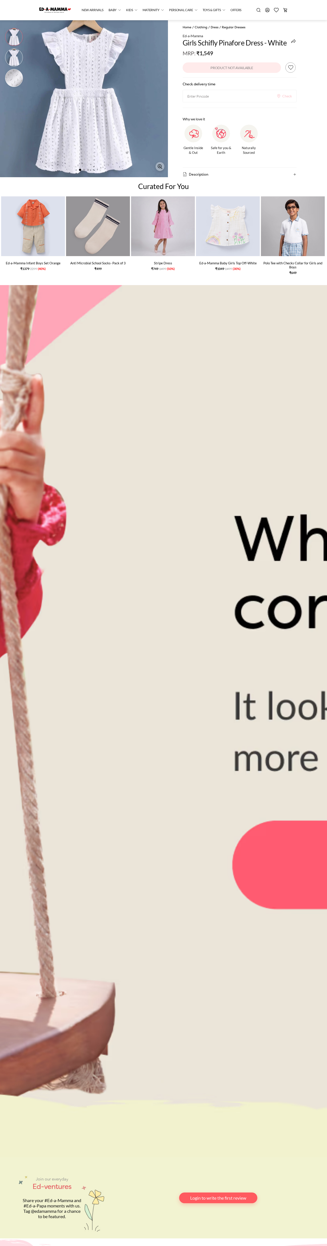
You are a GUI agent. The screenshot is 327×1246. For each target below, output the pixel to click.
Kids (129, 10)
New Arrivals (92, 10)
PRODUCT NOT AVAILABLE (231, 68)
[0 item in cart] (285, 10)
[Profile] (267, 10)
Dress (214, 27)
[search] (258, 10)
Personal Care (181, 10)
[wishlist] (276, 10)
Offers (235, 10)
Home (187, 27)
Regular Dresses (233, 27)
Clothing (201, 27)
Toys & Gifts (212, 10)
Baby (113, 10)
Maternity (151, 10)
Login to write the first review (218, 1198)
